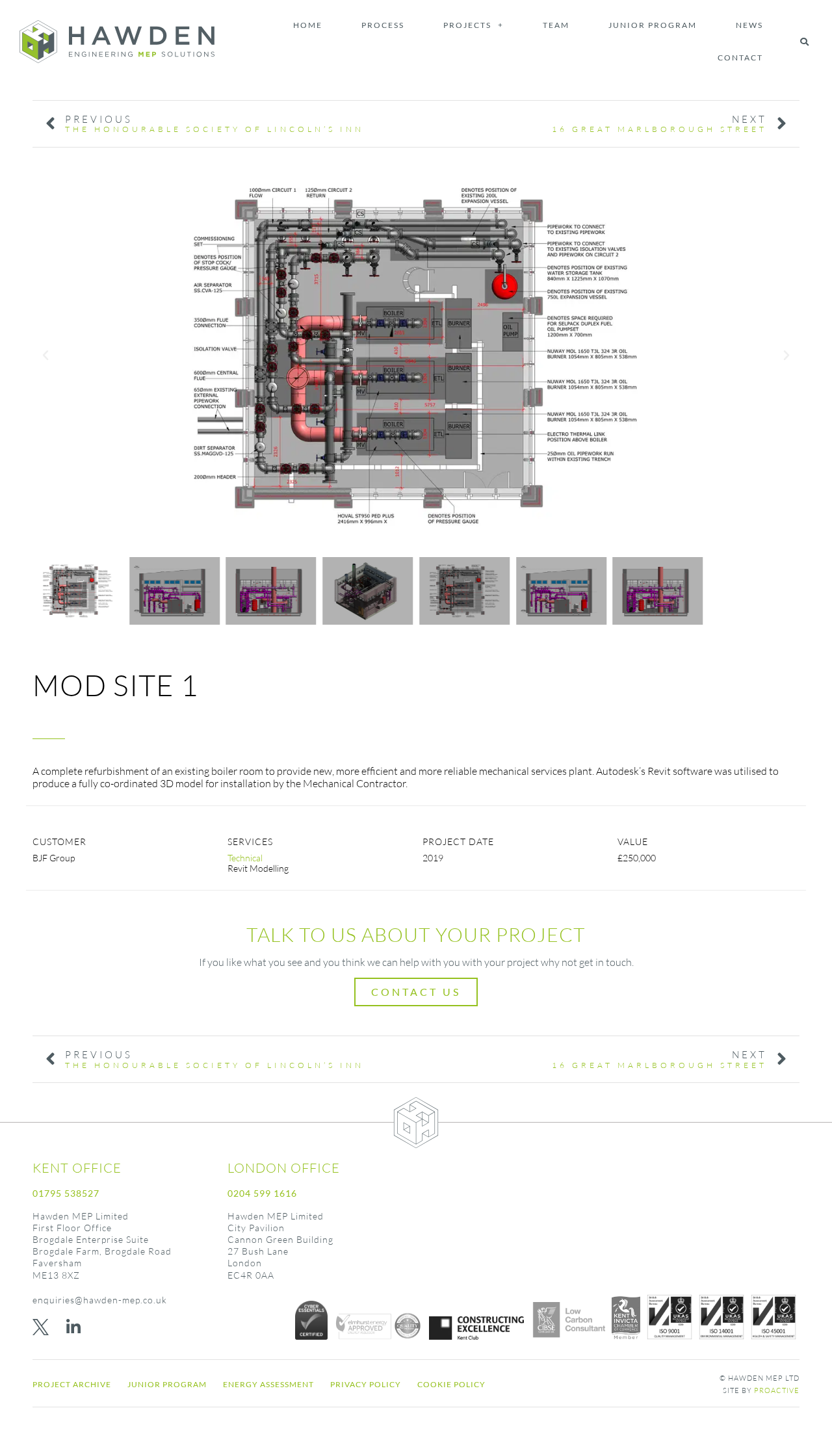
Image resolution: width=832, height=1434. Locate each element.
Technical (245, 857)
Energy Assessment (268, 1384)
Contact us (416, 991)
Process (382, 25)
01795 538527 (65, 1193)
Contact (740, 57)
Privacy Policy (365, 1384)
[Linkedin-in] (73, 1327)
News (749, 25)
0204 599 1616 (262, 1193)
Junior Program (652, 25)
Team (556, 25)
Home (307, 25)
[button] (804, 41)
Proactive (777, 1390)
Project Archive (71, 1384)
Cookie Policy (451, 1384)
